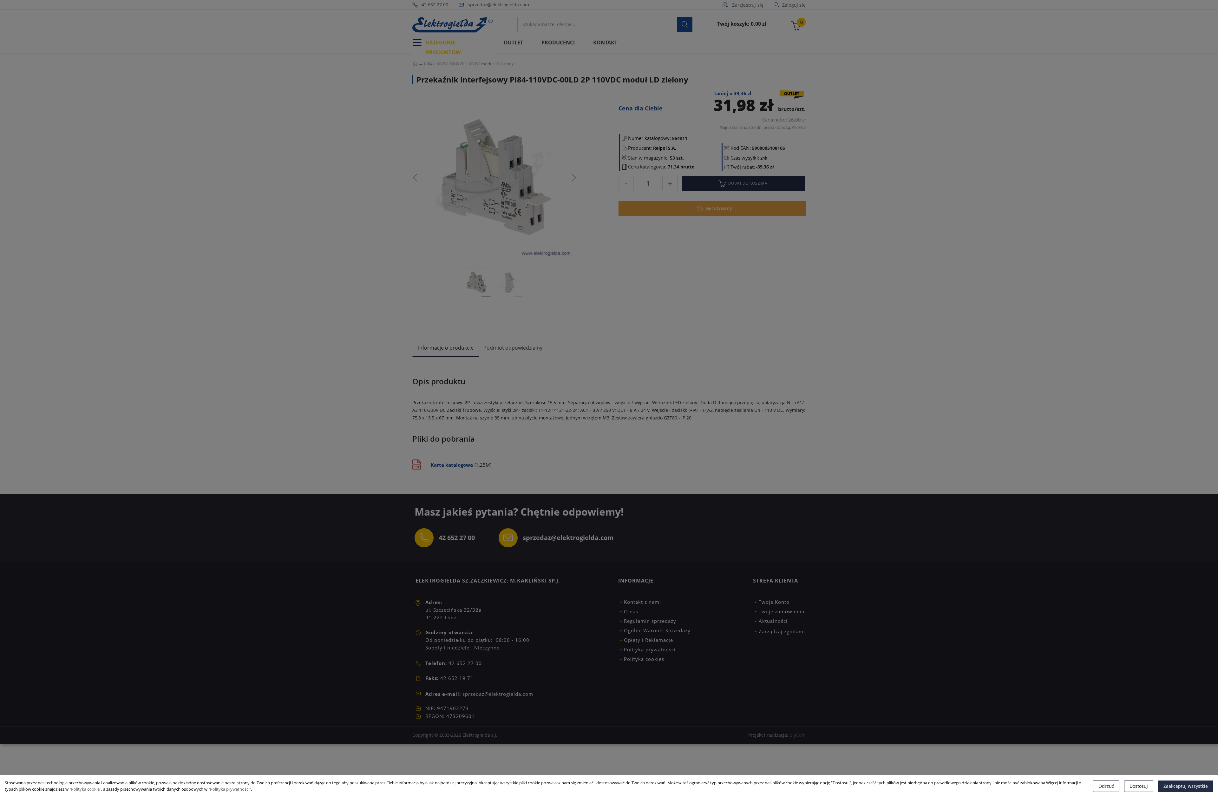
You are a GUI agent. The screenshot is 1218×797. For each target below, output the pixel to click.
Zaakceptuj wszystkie (1185, 786)
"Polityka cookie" (85, 789)
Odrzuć (1106, 786)
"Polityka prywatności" (229, 789)
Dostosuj (1139, 786)
